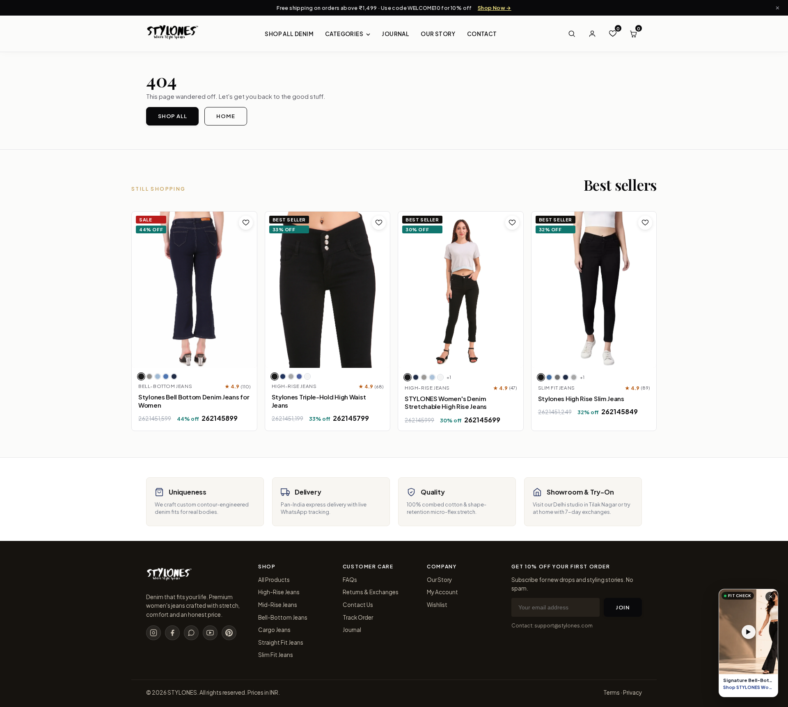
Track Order (358, 617)
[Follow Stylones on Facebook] (172, 632)
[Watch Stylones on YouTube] (210, 632)
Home (225, 116)
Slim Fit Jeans (275, 654)
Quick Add (202, 358)
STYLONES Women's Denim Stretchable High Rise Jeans (446, 403)
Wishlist (437, 604)
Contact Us (358, 604)
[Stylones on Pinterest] (229, 632)
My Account (442, 591)
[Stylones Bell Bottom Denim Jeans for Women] (194, 290)
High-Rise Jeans (279, 591)
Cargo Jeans (274, 629)
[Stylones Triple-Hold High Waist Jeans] (327, 290)
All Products (274, 579)
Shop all (172, 116)
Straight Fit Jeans (280, 642)
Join (623, 607)
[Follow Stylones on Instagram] (153, 632)
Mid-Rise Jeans (277, 604)
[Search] (571, 33)
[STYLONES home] (172, 34)
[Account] (592, 33)
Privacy (632, 692)
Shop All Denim (289, 33)
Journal (395, 33)
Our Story (438, 33)
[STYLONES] (169, 578)
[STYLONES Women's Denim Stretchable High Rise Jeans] (460, 290)
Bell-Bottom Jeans (282, 617)
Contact (482, 33)
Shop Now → (494, 8)
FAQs (350, 579)
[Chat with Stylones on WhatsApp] (191, 632)
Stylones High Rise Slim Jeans (581, 398)
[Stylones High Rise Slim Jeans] (594, 290)
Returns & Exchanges (371, 591)
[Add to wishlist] (246, 223)
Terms (611, 692)
